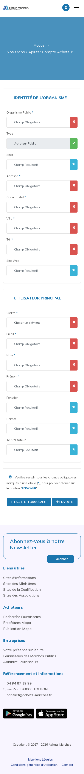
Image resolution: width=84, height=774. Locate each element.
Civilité (12, 313)
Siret (9, 155)
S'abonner (61, 559)
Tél (9, 239)
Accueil (40, 45)
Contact (67, 765)
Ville (10, 218)
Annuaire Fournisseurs (20, 662)
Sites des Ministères (19, 583)
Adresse (13, 176)
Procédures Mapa (17, 622)
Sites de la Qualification (22, 589)
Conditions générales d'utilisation (34, 765)
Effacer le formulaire (29, 502)
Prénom (13, 376)
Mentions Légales (40, 759)
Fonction (12, 398)
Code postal (16, 197)
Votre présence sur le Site (23, 650)
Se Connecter (66, 7)
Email (11, 334)
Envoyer (66, 502)
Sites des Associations (21, 595)
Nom (10, 355)
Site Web (12, 261)
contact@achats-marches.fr (29, 695)
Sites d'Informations (19, 578)
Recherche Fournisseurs (22, 617)
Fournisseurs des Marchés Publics (29, 656)
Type (9, 133)
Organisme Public (19, 112)
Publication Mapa (17, 628)
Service (11, 419)
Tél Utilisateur (16, 440)
